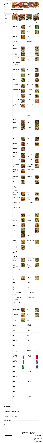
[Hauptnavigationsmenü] (1, 1)
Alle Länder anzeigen (32, 432)
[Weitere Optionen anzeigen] (38, 3)
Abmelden (37, 441)
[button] (21, 408)
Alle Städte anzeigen (32, 431)
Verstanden (40, 441)
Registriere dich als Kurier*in (25, 432)
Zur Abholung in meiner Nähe (33, 433)
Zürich (7, 420)
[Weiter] (38, 13)
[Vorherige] (37, 13)
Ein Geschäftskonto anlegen (25, 433)
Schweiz (5, 420)
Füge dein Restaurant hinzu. (25, 431)
